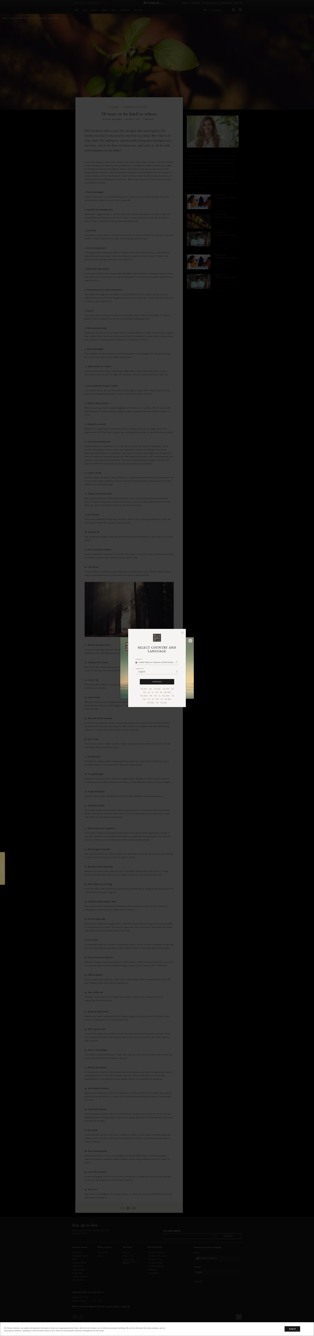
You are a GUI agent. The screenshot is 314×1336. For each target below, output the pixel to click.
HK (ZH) (143, 695)
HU (155, 695)
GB (161, 692)
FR (157, 692)
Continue (157, 682)
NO (144, 699)
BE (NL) (144, 689)
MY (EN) (166, 695)
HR (151, 695)
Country (139, 659)
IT (159, 695)
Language (139, 668)
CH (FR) (166, 689)
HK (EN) (167, 692)
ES (149, 692)
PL (149, 699)
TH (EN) (150, 702)
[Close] (182, 632)
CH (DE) (157, 689)
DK (144, 692)
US (157, 702)
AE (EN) (164, 702)
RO (157, 699)
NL (173, 695)
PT (153, 699)
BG (150, 689)
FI (153, 692)
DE (172, 689)
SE (162, 699)
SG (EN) (168, 699)
